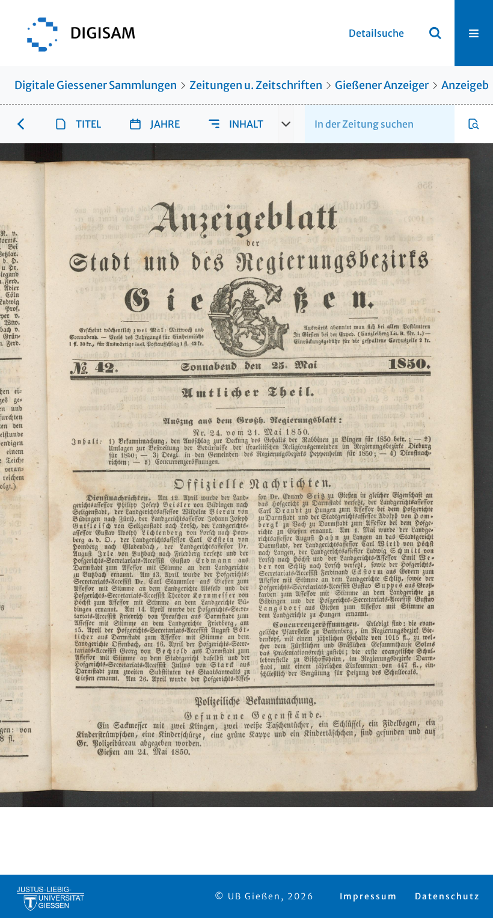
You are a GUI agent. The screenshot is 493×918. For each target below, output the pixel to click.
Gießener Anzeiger (382, 85)
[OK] (435, 33)
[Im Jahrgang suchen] (474, 124)
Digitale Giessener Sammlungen (95, 85)
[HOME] (75, 33)
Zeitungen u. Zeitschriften (255, 85)
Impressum (368, 896)
